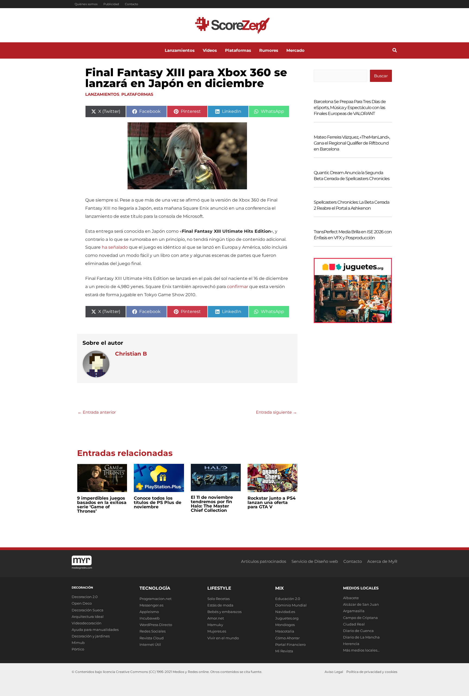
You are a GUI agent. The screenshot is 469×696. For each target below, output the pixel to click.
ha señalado (115, 247)
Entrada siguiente (276, 412)
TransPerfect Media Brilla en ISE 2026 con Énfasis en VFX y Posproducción (353, 234)
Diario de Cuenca (358, 630)
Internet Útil (150, 644)
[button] (394, 51)
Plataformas (137, 94)
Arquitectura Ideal (88, 616)
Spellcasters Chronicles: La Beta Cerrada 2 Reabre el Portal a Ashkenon (351, 205)
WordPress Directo (156, 624)
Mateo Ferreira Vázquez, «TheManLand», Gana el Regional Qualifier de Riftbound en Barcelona (352, 143)
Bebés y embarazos (224, 611)
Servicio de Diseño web (314, 561)
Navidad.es (285, 611)
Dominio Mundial (291, 605)
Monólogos (285, 624)
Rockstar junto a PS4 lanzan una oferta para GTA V (272, 502)
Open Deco (82, 603)
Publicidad (111, 4)
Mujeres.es (216, 631)
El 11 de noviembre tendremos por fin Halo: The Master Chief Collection (212, 504)
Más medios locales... (361, 650)
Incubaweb (150, 618)
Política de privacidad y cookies (371, 672)
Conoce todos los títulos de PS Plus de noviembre (157, 502)
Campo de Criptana (360, 617)
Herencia (351, 643)
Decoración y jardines (91, 636)
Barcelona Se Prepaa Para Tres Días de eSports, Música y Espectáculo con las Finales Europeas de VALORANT (350, 107)
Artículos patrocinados (263, 561)
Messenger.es (151, 605)
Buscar (381, 75)
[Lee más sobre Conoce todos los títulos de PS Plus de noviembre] (159, 477)
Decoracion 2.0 (85, 597)
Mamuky (215, 624)
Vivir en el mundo (223, 638)
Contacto (131, 4)
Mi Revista (284, 651)
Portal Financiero (290, 644)
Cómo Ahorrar (287, 638)
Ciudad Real (354, 624)
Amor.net (215, 618)
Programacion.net (156, 598)
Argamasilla (354, 611)
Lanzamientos (102, 94)
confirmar (237, 286)
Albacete (351, 598)
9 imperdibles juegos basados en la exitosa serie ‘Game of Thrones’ (101, 505)
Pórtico (78, 649)
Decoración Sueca (87, 610)
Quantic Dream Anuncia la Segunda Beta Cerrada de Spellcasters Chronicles (351, 175)
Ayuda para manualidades (95, 629)
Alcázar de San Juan (361, 604)
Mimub (78, 642)
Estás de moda (220, 605)
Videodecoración (87, 623)
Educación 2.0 (287, 598)
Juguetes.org (287, 618)
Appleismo (149, 611)
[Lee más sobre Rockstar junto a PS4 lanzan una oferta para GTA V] (272, 477)
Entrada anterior (97, 412)
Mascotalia (284, 631)
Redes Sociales (153, 631)
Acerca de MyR (382, 561)
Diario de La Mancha (361, 637)
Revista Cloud (152, 638)
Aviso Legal (334, 672)
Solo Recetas (218, 598)
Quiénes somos (86, 4)
